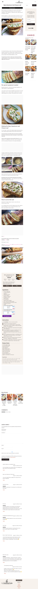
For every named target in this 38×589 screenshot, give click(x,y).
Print (8, 285)
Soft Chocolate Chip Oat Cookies (33, 63)
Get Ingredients (7, 316)
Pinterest (10, 244)
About (19, 587)
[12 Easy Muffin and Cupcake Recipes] (28, 44)
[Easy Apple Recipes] (28, 71)
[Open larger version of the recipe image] (19, 277)
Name (3, 445)
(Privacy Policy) (12, 457)
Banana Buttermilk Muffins (27, 63)
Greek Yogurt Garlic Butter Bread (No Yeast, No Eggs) (33, 49)
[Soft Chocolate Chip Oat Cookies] (33, 59)
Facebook (6, 244)
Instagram (15, 244)
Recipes (19, 585)
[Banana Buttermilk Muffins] (28, 59)
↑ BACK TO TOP (19, 580)
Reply (4, 489)
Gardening (19, 586)
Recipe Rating (4, 429)
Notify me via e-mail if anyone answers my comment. (10, 453)
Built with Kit (30, 28)
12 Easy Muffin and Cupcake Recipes (27, 48)
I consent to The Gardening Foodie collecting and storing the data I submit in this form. (12, 457)
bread (5, 239)
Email (3, 448)
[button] (7, 277)
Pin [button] (17, 285)
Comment (3, 432)
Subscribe (19, 244)
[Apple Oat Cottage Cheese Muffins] (33, 71)
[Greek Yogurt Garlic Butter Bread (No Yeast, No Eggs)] (33, 44)
